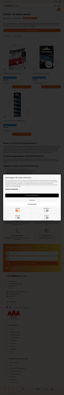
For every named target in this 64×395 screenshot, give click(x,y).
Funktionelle (17, 215)
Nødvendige (17, 208)
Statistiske (46, 215)
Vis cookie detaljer (32, 204)
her (19, 186)
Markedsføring (46, 208)
